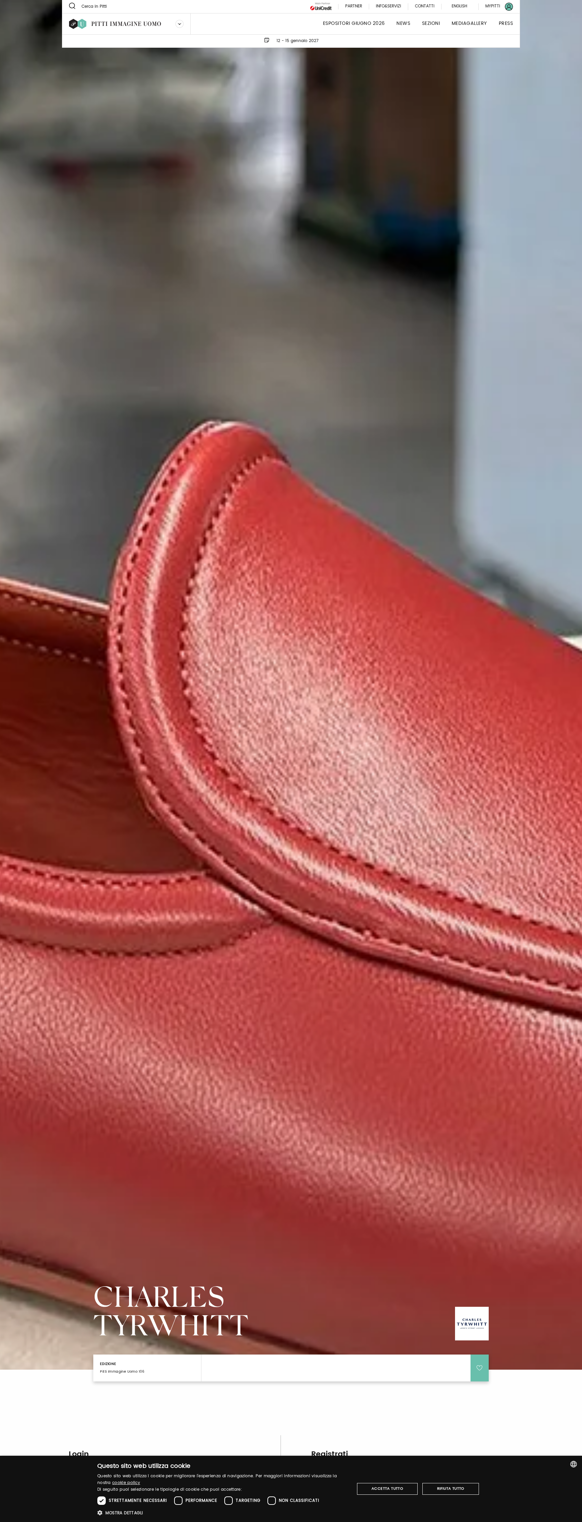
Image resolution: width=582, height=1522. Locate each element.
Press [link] (506, 23)
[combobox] (573, 1464)
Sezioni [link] (431, 23)
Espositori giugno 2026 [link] (354, 23)
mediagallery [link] (469, 23)
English (459, 6)
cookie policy (126, 1483)
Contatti (424, 6)
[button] (222, 1513)
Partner (353, 6)
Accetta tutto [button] (387, 1489)
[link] (495, 6)
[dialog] (291, 1489)
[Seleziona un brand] (179, 24)
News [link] (403, 23)
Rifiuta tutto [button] (450, 1489)
